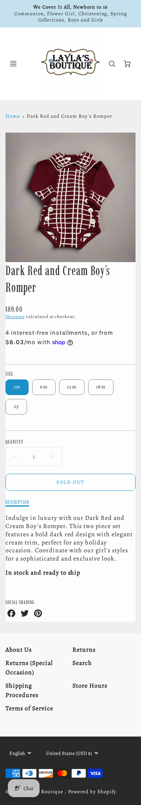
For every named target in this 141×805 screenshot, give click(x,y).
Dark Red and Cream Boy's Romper (69, 116)
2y (17, 406)
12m (72, 386)
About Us (18, 649)
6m (44, 386)
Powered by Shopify (92, 791)
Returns (84, 649)
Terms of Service (29, 708)
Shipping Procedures (21, 690)
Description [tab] (17, 502)
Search (82, 663)
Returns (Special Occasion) (28, 668)
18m (101, 386)
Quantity (14, 441)
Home (12, 116)
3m (17, 386)
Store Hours (89, 685)
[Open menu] (13, 64)
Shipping (15, 317)
